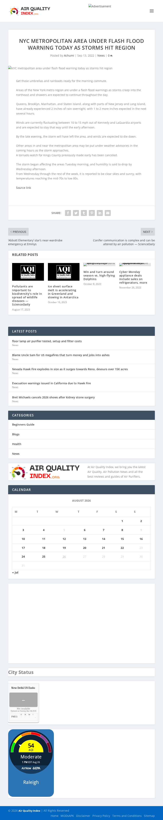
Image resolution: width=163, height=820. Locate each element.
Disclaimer (83, 816)
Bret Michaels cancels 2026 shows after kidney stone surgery (53, 397)
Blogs (15, 434)
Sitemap (149, 816)
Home (54, 816)
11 (43, 539)
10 (23, 539)
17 (23, 548)
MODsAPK (67, 816)
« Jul (15, 572)
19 (64, 548)
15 (122, 539)
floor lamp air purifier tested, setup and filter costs (47, 341)
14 (103, 539)
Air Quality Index (29, 810)
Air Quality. (32, 688)
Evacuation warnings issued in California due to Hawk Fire (51, 383)
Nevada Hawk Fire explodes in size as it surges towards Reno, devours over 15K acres (70, 369)
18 (43, 548)
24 (23, 556)
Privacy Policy (101, 816)
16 (141, 539)
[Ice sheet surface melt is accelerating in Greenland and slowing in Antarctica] (64, 272)
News (101, 55)
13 (84, 539)
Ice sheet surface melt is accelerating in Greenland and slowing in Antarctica (63, 291)
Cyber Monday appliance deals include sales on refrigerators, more (133, 277)
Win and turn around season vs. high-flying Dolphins (99, 275)
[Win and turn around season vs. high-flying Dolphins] (99, 264)
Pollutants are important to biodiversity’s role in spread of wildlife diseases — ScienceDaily (27, 295)
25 (43, 556)
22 (122, 548)
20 (84, 548)
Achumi (69, 55)
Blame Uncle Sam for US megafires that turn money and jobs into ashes (61, 355)
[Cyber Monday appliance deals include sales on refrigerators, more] (135, 264)
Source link (23, 188)
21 (103, 548)
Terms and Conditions (127, 816)
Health (16, 444)
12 (64, 539)
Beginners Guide (23, 424)
